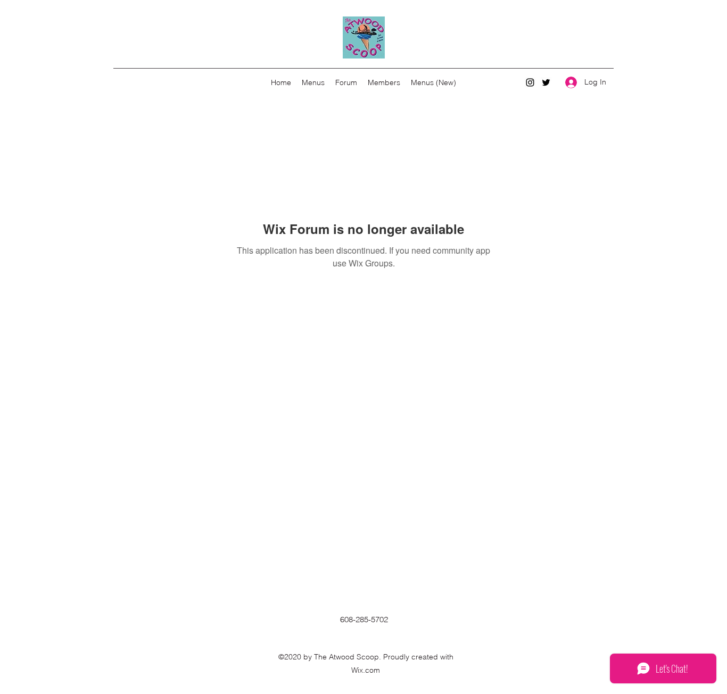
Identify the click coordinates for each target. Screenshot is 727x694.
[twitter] (546, 82)
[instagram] (530, 82)
